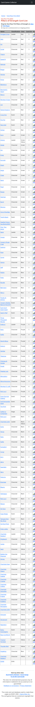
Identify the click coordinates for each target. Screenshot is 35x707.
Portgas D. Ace (4, 34)
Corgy (2, 452)
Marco (2, 95)
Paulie (2, 366)
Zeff (1, 267)
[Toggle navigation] (31, 2)
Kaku (2, 329)
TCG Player (6, 26)
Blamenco (3, 85)
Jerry (1, 457)
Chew (2, 175)
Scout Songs (24, 675)
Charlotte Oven (5, 564)
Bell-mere (3, 288)
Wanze (2, 504)
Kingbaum (3, 539)
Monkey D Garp (5, 100)
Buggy (2, 69)
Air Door (3, 509)
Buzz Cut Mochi (5, 635)
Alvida (2, 145)
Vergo (2, 432)
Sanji (1, 549)
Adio (1, 39)
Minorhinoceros (5, 381)
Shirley (2, 559)
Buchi (2, 202)
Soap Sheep (4, 514)
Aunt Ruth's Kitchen (12, 675)
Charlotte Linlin (5, 422)
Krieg (2, 155)
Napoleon (3, 625)
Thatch (2, 54)
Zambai (2, 351)
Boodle (2, 283)
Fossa (2, 80)
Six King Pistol (4, 524)
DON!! (2, 661)
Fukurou (3, 477)
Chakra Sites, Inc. (25, 694)
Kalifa (2, 335)
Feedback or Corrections (11, 686)
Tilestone (3, 356)
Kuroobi (2, 160)
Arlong (2, 140)
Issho (2, 427)
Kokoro (2, 346)
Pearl (2, 187)
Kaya (1, 252)
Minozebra (3, 376)
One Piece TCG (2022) (13, 16)
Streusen (3, 615)
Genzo (2, 262)
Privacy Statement (25, 686)
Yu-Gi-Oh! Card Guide (17, 677)
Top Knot (3, 406)
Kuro (2, 135)
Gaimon (2, 247)
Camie (2, 544)
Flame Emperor (5, 110)
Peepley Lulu (4, 371)
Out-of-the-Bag (5, 212)
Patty (2, 278)
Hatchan (3, 197)
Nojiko (2, 272)
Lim (1, 105)
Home (3, 16)
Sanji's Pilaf (3, 313)
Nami (2, 180)
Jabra (2, 462)
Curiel (2, 49)
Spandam (3, 467)
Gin (1, 150)
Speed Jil (3, 59)
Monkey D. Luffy (5, 386)
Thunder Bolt (4, 646)
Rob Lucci (3, 391)
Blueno (2, 487)
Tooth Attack (4, 217)
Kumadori (3, 447)
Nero (2, 472)
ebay (32, 24)
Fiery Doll (3, 125)
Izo (1, 44)
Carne (2, 257)
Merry (2, 293)
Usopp (2, 237)
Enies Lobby (4, 529)
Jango (2, 170)
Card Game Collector (9, 2)
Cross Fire (3, 115)
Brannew (3, 482)
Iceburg (2, 324)
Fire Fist (2, 120)
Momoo (2, 207)
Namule (2, 64)
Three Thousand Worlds (3, 320)
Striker (2, 130)
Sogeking (3, 651)
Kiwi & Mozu (4, 341)
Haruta (2, 74)
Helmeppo (3, 494)
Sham (2, 165)
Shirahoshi (3, 620)
